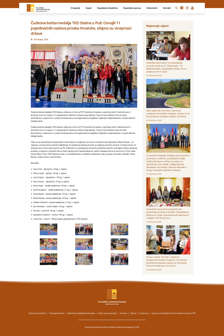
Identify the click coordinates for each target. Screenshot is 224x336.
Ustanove (144, 313)
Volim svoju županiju (107, 313)
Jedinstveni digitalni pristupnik (81, 313)
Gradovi (123, 313)
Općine (133, 313)
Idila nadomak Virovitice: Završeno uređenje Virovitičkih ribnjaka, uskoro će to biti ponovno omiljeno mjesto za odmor (168, 113)
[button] (176, 8)
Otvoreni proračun (37, 313)
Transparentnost (56, 313)
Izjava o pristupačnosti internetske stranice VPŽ (174, 313)
